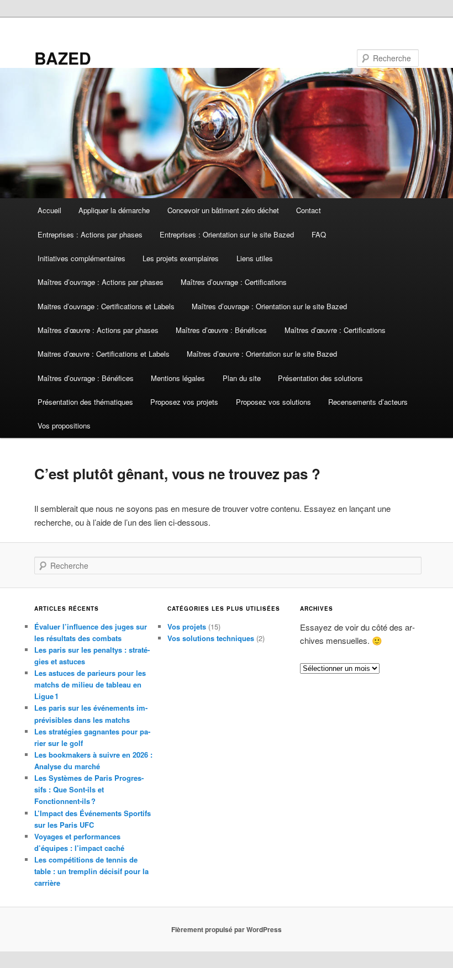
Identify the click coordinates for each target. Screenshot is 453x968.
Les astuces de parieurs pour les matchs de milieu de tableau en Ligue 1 (90, 684)
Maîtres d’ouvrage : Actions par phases (101, 282)
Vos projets (186, 626)
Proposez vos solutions (273, 401)
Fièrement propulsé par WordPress (226, 929)
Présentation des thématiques (85, 401)
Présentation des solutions (320, 378)
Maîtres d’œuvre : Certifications (335, 330)
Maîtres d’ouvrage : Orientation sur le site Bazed (269, 306)
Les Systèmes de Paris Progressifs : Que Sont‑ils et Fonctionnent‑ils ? (89, 789)
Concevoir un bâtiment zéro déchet (223, 210)
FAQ (319, 234)
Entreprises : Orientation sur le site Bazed (227, 234)
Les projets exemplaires (181, 258)
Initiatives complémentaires (81, 258)
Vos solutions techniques (210, 638)
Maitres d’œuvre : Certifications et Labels (104, 353)
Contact (308, 210)
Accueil (49, 210)
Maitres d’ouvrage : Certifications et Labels (106, 306)
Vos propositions (64, 425)
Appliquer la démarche (114, 210)
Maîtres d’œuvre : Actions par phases (98, 330)
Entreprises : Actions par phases (90, 234)
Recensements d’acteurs (368, 401)
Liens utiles (254, 258)
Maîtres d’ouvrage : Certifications (234, 282)
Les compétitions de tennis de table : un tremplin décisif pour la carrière (91, 871)
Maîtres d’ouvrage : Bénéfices (86, 378)
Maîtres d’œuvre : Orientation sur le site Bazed (262, 353)
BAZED (62, 58)
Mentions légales (178, 378)
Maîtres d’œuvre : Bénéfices (221, 330)
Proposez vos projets (184, 401)
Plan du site (242, 378)
